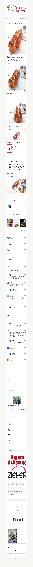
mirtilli (17, 491)
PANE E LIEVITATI (10, 428)
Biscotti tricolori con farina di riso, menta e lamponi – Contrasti (16, 229)
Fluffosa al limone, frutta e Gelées (11, 200)
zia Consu (10, 295)
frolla (14, 488)
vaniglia (9, 494)
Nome (8, 375)
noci (25, 491)
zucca (15, 494)
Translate (20, 501)
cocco (11, 194)
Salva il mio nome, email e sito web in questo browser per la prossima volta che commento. (20, 385)
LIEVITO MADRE (10, 425)
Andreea (10, 282)
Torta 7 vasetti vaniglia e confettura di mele (21, 201)
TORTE (9, 434)
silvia (10, 359)
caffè (9, 484)
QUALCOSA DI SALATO (10, 430)
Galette (10, 440)
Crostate (10, 439)
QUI (13, 63)
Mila (10, 237)
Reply (25, 237)
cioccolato (22, 484)
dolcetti (14, 194)
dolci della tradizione (15, 487)
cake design (12, 484)
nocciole (22, 491)
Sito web (8, 379)
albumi (8, 194)
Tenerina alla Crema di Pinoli (23, 229)
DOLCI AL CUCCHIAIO (10, 418)
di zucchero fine (12, 147)
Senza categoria (10, 431)
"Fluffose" (10, 435)
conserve (10, 422)
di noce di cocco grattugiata (14, 146)
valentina (10, 347)
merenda (11, 491)
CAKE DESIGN (9, 417)
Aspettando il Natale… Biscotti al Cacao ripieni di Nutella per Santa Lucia (10, 230)
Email (8, 377)
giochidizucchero (17, 204)
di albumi (11, 148)
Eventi (9, 419)
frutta (17, 488)
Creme (9, 423)
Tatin (9, 442)
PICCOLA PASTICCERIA (17, 22)
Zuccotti (10, 445)
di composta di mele (13, 149)
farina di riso (20, 487)
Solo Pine (12, 558)
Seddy (10, 249)
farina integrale (10, 488)
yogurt (12, 494)
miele (14, 491)
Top (25, 558)
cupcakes (9, 487)
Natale (19, 491)
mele (8, 491)
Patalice (10, 330)
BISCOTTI (13, 22)
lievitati (20, 488)
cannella (16, 484)
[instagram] (8, 547)
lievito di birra (24, 488)
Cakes (9, 436)
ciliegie (19, 484)
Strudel (9, 441)
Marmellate (10, 424)
